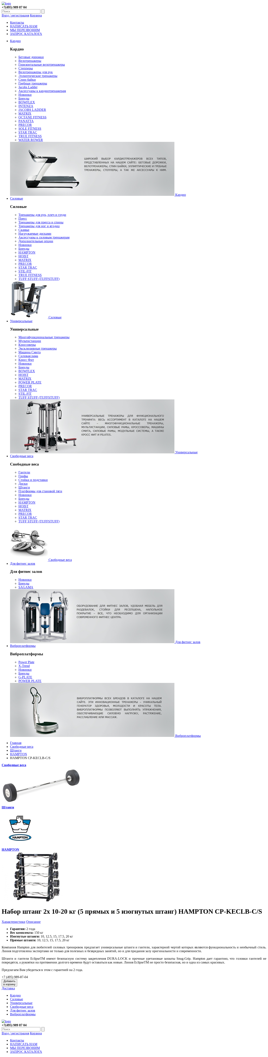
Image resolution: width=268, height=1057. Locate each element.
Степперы (25, 68)
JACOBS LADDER (32, 110)
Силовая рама (28, 356)
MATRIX (24, 113)
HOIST (23, 256)
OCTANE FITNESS (32, 117)
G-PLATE (25, 677)
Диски (23, 483)
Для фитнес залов (22, 563)
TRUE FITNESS (30, 136)
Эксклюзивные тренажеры (37, 348)
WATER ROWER (30, 140)
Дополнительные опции (35, 241)
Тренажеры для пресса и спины (40, 222)
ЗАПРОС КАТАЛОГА (26, 34)
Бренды (23, 98)
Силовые (16, 198)
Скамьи (23, 230)
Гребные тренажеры (32, 83)
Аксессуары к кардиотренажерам (42, 91)
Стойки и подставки (33, 480)
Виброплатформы (23, 646)
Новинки (25, 94)
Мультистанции (29, 341)
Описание (33, 922)
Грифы (23, 476)
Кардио (15, 41)
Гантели (24, 472)
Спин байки (27, 79)
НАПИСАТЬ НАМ (23, 26)
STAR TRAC (27, 132)
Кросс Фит (26, 360)
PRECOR (25, 125)
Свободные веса (21, 456)
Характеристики (13, 922)
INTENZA (25, 106)
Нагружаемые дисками (34, 233)
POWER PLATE (29, 382)
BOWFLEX (26, 102)
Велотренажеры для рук (35, 72)
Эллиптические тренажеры (37, 76)
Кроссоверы (27, 344)
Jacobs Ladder (27, 87)
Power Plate (26, 662)
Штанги (24, 487)
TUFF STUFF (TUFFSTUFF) (38, 279)
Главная (15, 743)
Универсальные (21, 321)
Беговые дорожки (31, 57)
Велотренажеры (29, 61)
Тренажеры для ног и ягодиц (39, 226)
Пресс (22, 218)
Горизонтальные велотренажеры (41, 64)
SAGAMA (25, 587)
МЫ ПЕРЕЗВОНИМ (25, 30)
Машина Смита (29, 352)
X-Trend (24, 666)
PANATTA (26, 121)
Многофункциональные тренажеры (44, 337)
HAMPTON (26, 252)
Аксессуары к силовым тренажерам (44, 237)
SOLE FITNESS (29, 128)
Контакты (17, 22)
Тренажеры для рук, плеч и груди (42, 215)
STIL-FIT (25, 271)
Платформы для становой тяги (40, 491)
